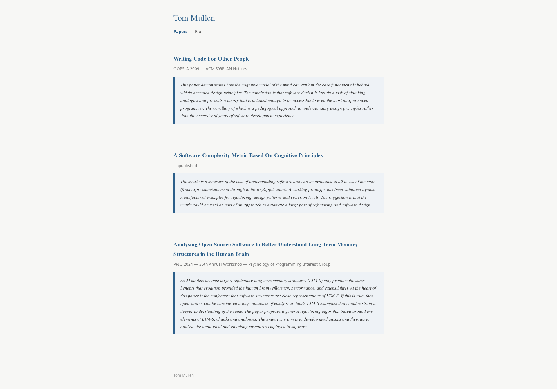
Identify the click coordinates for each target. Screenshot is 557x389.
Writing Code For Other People (211, 59)
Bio (198, 31)
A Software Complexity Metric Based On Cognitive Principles (248, 155)
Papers (180, 31)
